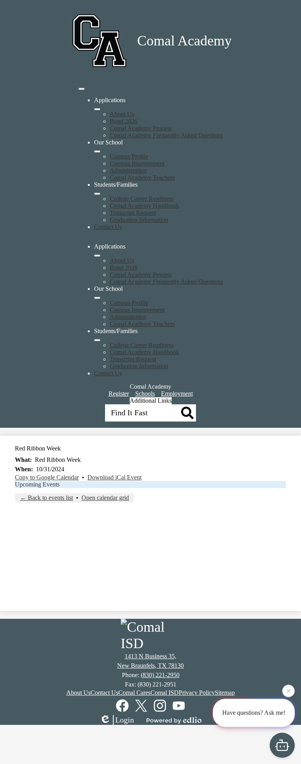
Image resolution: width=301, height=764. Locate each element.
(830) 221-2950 (160, 675)
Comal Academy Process (141, 128)
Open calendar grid (105, 497)
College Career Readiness (142, 198)
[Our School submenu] (97, 151)
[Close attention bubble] (288, 690)
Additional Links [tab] (151, 400)
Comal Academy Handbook (144, 205)
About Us (122, 114)
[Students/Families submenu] (97, 194)
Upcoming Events (37, 484)
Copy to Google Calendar (47, 477)
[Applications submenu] (97, 109)
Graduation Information (139, 219)
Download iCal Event (114, 477)
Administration (128, 170)
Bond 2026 (124, 121)
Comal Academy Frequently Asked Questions (166, 135)
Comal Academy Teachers (142, 177)
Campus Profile (129, 156)
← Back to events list (46, 497)
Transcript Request (133, 212)
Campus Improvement (137, 163)
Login (124, 719)
